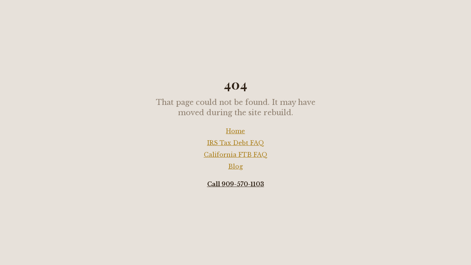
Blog (235, 166)
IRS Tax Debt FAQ (235, 142)
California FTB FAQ (236, 154)
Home (235, 131)
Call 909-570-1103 (235, 184)
